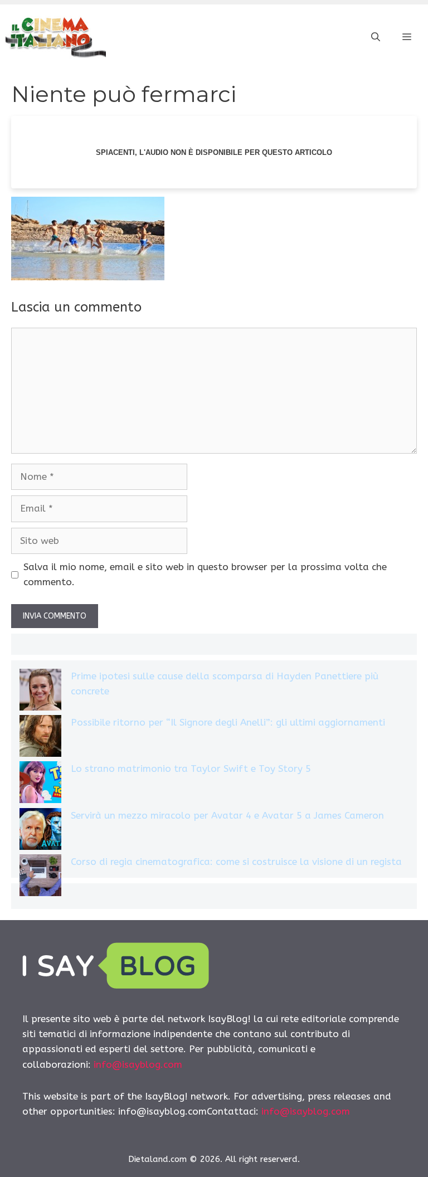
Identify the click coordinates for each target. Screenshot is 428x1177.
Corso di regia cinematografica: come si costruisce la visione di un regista (236, 861)
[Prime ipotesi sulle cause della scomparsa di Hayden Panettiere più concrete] (40, 692)
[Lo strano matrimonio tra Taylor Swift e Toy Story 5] (40, 784)
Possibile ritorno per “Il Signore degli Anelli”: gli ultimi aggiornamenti (228, 722)
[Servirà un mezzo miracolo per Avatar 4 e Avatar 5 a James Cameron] (40, 831)
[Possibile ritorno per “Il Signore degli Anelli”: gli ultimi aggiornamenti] (40, 738)
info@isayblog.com (138, 1064)
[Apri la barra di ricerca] (375, 37)
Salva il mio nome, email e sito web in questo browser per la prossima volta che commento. (205, 574)
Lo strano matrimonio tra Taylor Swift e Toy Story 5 (191, 768)
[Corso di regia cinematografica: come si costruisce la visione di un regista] (40, 877)
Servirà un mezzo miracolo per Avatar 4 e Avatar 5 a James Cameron (227, 815)
